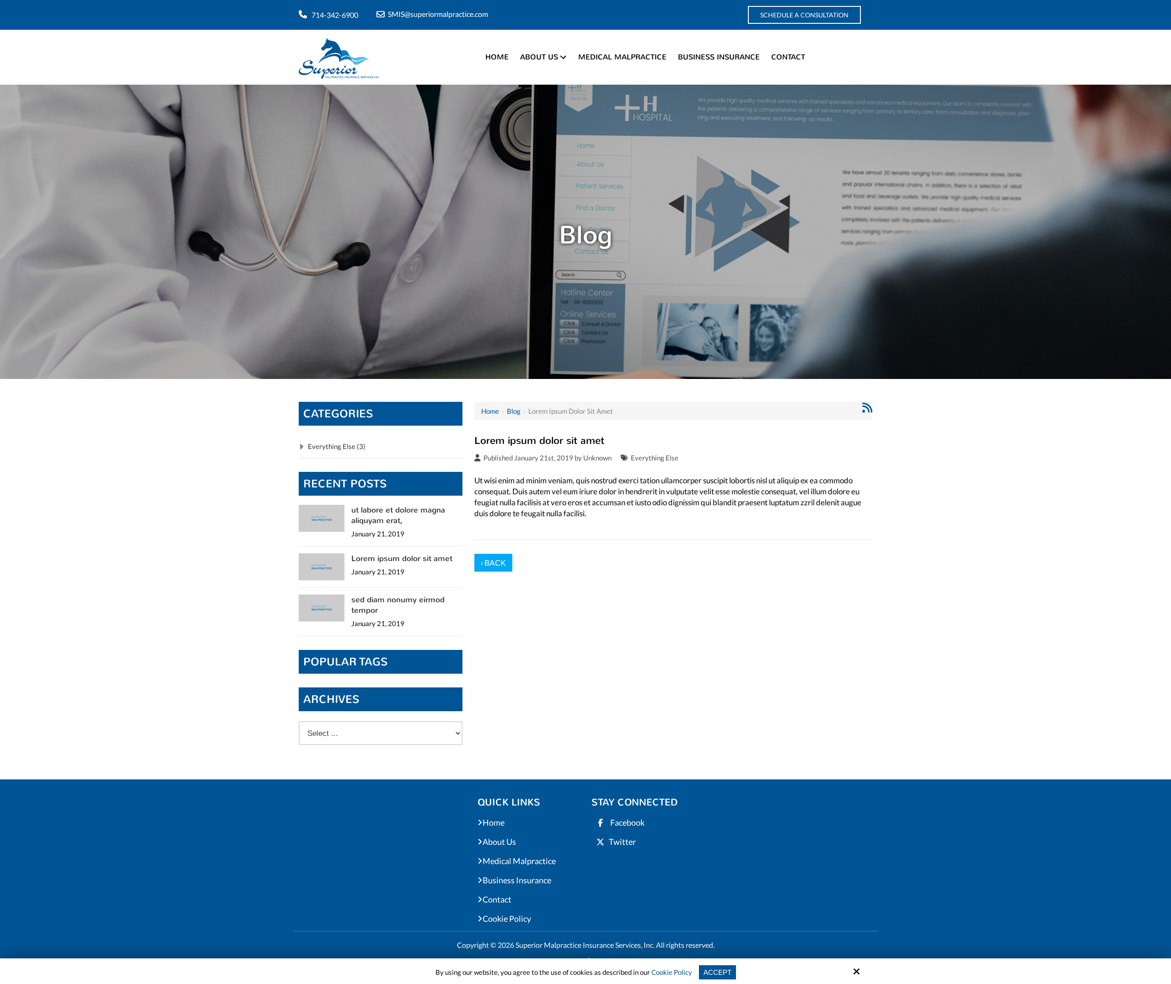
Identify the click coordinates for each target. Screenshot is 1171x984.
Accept (717, 972)
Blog (514, 411)
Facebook (627, 822)
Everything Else (654, 458)
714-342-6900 (335, 15)
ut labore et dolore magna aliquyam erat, (398, 515)
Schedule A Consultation (804, 15)
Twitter (622, 842)
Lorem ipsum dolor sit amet (401, 558)
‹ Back (493, 563)
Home (490, 411)
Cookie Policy (671, 972)
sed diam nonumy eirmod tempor (398, 605)
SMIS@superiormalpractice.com (438, 14)
